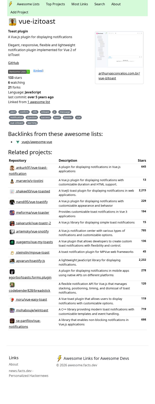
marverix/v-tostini (29, 180)
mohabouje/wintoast (31, 310)
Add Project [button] (19, 12)
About (116, 4)
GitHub (13, 63)
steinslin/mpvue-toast (32, 252)
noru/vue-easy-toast (31, 299)
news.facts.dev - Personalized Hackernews (28, 373)
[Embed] (38, 70)
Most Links (79, 4)
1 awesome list (38, 102)
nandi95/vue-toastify (31, 202)
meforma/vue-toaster (32, 212)
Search (99, 4)
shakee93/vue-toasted (32, 191)
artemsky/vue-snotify (32, 231)
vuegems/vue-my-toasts (34, 242)
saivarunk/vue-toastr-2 (33, 223)
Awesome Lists (28, 4)
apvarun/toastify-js (30, 261)
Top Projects (55, 4)
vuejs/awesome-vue (36, 142)
